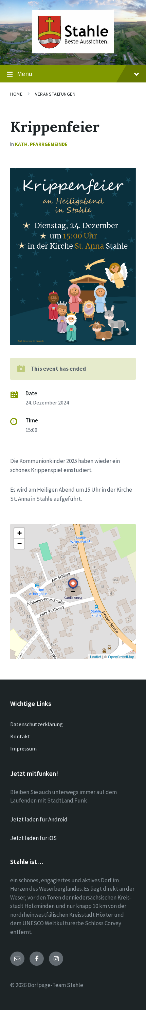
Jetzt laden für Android (39, 819)
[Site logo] (73, 51)
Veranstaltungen (55, 94)
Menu (24, 74)
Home (16, 94)
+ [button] (19, 533)
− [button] (19, 543)
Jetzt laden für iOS (33, 838)
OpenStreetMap (121, 656)
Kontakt (20, 736)
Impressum (23, 748)
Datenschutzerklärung (36, 724)
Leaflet (95, 656)
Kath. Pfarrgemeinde (41, 144)
